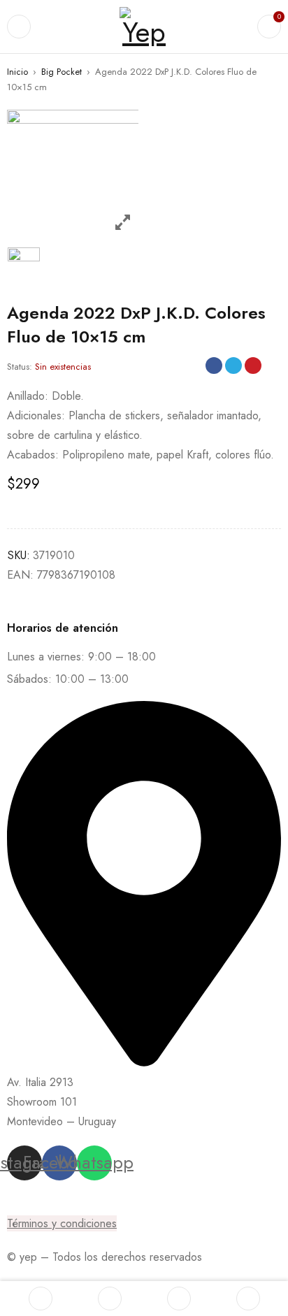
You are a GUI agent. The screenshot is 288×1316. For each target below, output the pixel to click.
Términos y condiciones (62, 1223)
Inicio (17, 71)
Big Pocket (61, 71)
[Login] (248, 1298)
